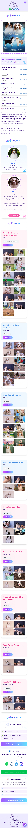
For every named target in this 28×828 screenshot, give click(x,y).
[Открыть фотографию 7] (8, 297)
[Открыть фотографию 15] (19, 290)
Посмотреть (23, 69)
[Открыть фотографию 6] (8, 290)
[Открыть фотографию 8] (8, 305)
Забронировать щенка (14, 744)
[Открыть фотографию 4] (8, 275)
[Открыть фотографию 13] (19, 275)
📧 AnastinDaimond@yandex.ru (14, 760)
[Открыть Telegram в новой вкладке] (15, 9)
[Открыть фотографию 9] (8, 312)
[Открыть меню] (25, 2)
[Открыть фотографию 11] (19, 260)
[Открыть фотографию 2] (8, 260)
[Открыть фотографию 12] (19, 267)
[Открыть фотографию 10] (19, 252)
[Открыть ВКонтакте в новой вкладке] (12, 9)
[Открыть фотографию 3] (8, 267)
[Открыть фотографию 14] (19, 282)
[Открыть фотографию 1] (8, 252)
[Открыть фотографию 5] (8, 282)
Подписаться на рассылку (14, 800)
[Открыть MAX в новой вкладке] (18, 9)
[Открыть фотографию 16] (19, 297)
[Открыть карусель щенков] (25, 825)
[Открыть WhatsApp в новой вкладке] (10, 9)
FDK (17, 826)
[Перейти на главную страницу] (14, 4)
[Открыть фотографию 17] (19, 305)
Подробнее (8, 245)
